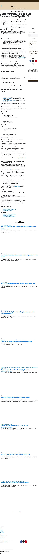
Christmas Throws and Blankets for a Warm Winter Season (16, 341)
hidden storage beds (13, 169)
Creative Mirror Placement (7, 210)
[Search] (29, 35)
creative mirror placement (21, 157)
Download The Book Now (4, 551)
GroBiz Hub (5, 542)
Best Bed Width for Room (7, 208)
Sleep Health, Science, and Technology (18, 21)
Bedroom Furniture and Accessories (17, 11)
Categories (13, 6)
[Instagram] (26, 1)
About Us (12, 29)
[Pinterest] (28, 1)
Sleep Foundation (22, 57)
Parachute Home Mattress (7, 98)
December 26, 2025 (3, 427)
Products (12, 30)
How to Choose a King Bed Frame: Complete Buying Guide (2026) (18, 283)
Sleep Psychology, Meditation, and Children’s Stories (20, 24)
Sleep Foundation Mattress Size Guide (9, 214)
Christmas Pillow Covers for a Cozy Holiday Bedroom (15, 370)
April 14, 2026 (3, 258)
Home (12, 5)
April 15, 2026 (3, 229)
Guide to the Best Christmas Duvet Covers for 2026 (14, 425)
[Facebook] (24, 1)
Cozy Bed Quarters (7, 540)
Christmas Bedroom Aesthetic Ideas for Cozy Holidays (15, 397)
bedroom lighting (17, 186)
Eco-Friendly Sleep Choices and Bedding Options (20, 19)
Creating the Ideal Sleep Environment (17, 16)
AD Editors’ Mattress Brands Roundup (9, 100)
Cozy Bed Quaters (7, 229)
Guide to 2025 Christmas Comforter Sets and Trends (15, 482)
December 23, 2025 (3, 484)
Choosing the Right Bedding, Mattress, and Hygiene (20, 13)
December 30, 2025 (3, 371)
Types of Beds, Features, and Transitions (18, 26)
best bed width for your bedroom (18, 87)
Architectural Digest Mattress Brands (9, 216)
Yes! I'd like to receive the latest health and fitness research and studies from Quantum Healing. (32, 78)
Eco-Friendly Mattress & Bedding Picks (9, 209)
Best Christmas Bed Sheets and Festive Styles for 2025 (15, 454)
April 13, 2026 (3, 285)
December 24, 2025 (3, 455)
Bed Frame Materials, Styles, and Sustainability (19, 8)
